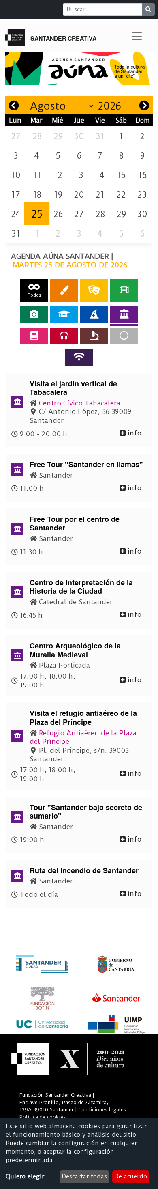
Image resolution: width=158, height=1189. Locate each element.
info (133, 433)
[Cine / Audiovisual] (124, 290)
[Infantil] (94, 314)
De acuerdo (130, 1176)
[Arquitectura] (124, 314)
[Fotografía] (34, 314)
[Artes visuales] (64, 290)
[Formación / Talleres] (64, 314)
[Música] (64, 336)
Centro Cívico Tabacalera (79, 403)
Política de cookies (42, 1117)
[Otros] (124, 336)
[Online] (79, 357)
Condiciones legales (102, 1110)
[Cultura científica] (94, 336)
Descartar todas (84, 1176)
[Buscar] (148, 9)
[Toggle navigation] (137, 36)
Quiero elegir (25, 1176)
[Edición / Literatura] (34, 336)
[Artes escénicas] (94, 290)
